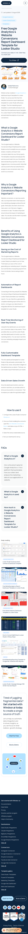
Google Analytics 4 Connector (10, 854)
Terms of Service (18, 925)
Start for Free (14, 736)
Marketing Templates (8, 880)
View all (3, 843)
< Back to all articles (6, 8)
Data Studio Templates (8, 874)
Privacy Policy (7, 925)
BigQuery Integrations (8, 834)
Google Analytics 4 (20, 93)
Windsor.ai (6, 417)
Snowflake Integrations (8, 837)
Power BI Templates (7, 877)
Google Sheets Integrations (10, 840)
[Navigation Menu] (25, 3)
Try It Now (12, 60)
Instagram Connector (8, 851)
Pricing (3, 810)
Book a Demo (14, 745)
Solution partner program (9, 813)
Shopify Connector (7, 857)
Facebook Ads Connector (9, 860)
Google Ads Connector (8, 863)
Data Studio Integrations (9, 828)
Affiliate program (6, 816)
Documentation (6, 804)
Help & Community (7, 819)
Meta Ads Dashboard (7, 886)
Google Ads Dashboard (8, 883)
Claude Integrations (7, 831)
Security (14, 927)
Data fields (4, 807)
